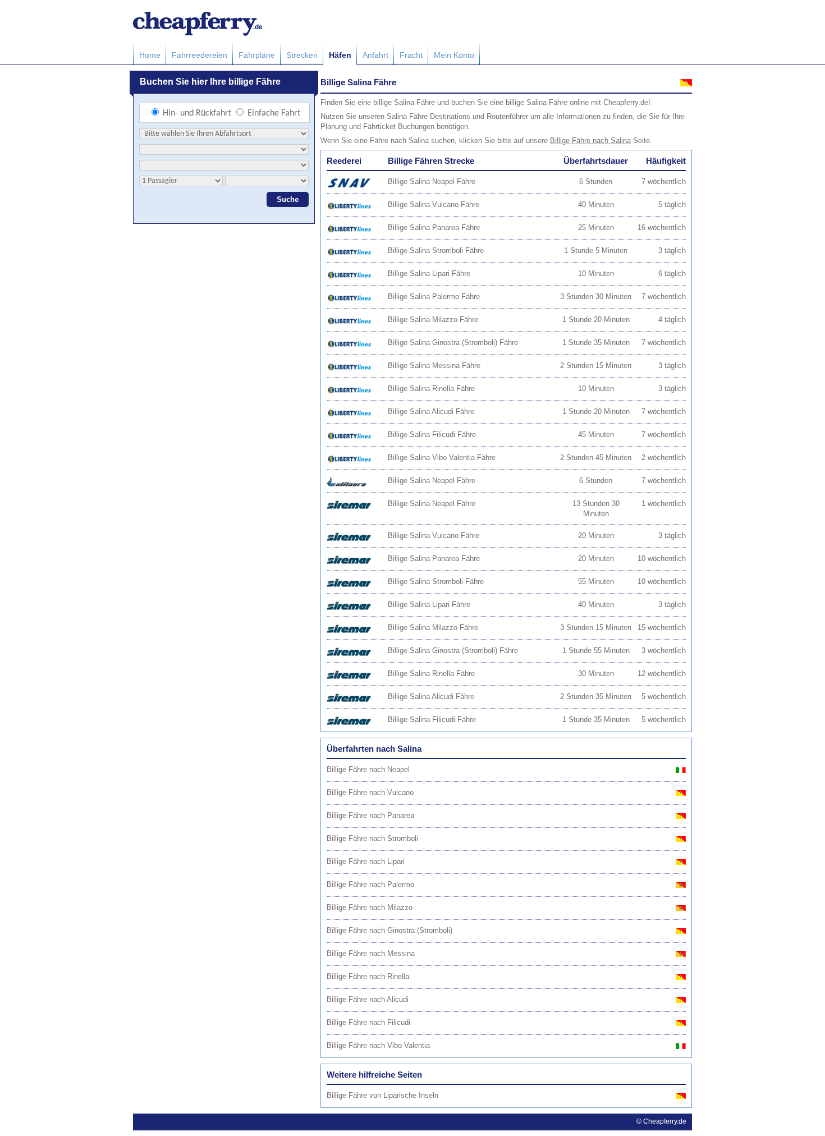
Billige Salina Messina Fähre (434, 365)
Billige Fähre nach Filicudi (368, 1022)
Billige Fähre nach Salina (590, 140)
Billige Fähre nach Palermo (370, 884)
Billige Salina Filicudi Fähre (432, 434)
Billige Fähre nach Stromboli (372, 838)
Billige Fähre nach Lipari (366, 861)
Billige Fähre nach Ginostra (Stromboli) (389, 930)
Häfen (340, 54)
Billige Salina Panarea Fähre (434, 227)
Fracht (411, 54)
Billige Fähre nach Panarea (370, 815)
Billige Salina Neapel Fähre (431, 181)
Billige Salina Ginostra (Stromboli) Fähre (453, 342)
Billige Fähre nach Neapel (368, 769)
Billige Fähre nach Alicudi (368, 999)
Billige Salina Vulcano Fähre (433, 204)
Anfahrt (375, 54)
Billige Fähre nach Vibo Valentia (378, 1045)
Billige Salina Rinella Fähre (431, 388)
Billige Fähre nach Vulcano (370, 792)
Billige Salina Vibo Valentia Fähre (442, 457)
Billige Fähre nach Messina (371, 953)
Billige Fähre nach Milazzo (369, 907)
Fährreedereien (199, 54)
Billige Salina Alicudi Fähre (431, 411)
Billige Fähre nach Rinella (368, 976)
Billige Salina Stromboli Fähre (436, 250)
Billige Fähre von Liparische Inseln (382, 1095)
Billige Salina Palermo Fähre (434, 296)
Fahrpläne (257, 54)
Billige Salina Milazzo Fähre (433, 319)
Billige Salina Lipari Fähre (429, 273)
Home (150, 54)
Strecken (302, 54)
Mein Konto (454, 54)
